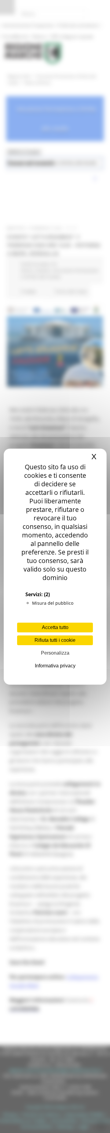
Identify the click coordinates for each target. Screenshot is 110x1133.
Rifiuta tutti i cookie (55, 640)
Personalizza (55, 653)
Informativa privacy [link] (55, 665)
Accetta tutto (55, 627)
